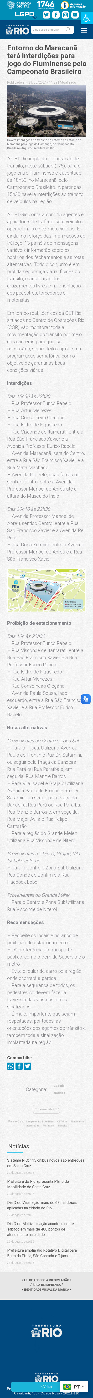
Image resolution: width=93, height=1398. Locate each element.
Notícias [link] (59, 1093)
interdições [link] (32, 1125)
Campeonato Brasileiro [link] (40, 1121)
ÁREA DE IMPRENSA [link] (46, 1285)
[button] (68, 30)
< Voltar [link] (46, 1387)
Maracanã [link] (49, 1125)
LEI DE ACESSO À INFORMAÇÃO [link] (46, 1280)
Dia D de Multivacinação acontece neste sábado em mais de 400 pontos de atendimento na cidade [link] (40, 1229)
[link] (87, 18)
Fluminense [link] (77, 1121)
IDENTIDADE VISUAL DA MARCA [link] (46, 1289)
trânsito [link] (62, 1125)
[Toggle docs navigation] (84, 30)
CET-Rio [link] (59, 1086)
